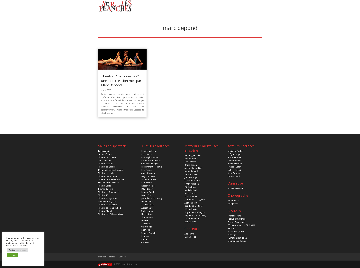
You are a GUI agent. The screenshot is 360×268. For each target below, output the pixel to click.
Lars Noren (146, 170)
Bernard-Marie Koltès (151, 160)
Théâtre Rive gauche (107, 198)
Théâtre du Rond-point (108, 192)
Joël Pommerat (191, 158)
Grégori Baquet (235, 154)
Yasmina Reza (147, 204)
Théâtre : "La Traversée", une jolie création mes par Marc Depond (121, 80)
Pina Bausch (233, 200)
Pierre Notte (147, 154)
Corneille (145, 242)
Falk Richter (146, 182)
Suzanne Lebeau (148, 179)
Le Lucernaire (104, 151)
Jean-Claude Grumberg (151, 198)
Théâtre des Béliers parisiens (111, 214)
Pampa (231, 228)
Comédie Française (107, 201)
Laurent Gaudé (148, 192)
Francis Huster (234, 166)
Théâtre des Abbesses (108, 176)
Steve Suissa (190, 161)
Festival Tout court (236, 222)
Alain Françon (190, 202)
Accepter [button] (12, 255)
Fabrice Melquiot (149, 151)
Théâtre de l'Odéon (107, 157)
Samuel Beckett (148, 233)
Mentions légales (106, 256)
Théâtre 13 (103, 195)
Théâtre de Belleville (107, 166)
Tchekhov (145, 223)
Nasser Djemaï (148, 185)
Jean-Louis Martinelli (193, 206)
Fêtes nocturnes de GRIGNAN (241, 225)
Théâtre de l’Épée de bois (109, 207)
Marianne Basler (235, 151)
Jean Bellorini (190, 221)
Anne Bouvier (190, 193)
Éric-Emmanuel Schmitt (151, 166)
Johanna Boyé (190, 177)
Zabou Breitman (191, 218)
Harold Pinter (147, 201)
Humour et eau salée (237, 237)
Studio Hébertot (105, 154)
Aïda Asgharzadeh (149, 157)
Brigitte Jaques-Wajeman (195, 212)
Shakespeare (147, 217)
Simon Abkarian (191, 183)
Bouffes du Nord (105, 188)
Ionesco (145, 236)
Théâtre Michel (105, 211)
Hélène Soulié (190, 209)
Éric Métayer (190, 187)
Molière (144, 220)
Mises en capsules (236, 231)
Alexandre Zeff (191, 171)
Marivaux (145, 229)
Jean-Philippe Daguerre (194, 199)
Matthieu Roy (190, 196)
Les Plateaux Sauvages (108, 182)
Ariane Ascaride (235, 163)
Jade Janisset (233, 203)
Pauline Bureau (191, 174)
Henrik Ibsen (147, 214)
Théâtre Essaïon (105, 163)
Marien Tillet (190, 236)
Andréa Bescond (235, 188)
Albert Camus (147, 207)
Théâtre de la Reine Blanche (111, 179)
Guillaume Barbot (192, 180)
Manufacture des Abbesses (110, 170)
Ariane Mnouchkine (193, 168)
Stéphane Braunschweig (195, 215)
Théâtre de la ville (106, 173)
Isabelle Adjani (234, 170)
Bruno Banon (190, 165)
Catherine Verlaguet (150, 163)
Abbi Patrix (189, 233)
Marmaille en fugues (237, 241)
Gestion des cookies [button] (17, 250)
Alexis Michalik (191, 190)
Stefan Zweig (147, 211)
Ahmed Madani (148, 173)
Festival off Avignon (237, 218)
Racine (144, 239)
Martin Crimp (147, 195)
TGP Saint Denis (105, 160)
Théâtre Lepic (104, 185)
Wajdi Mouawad (148, 176)
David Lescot (147, 188)
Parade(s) (232, 234)
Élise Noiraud (234, 176)
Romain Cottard (235, 157)
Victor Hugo (146, 226)
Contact (123, 256)
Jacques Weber (234, 160)
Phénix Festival (234, 215)
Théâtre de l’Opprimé (107, 204)
